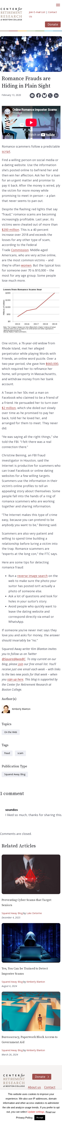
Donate (53, 24)
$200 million (10, 230)
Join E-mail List (37, 12)
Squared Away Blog (14, 774)
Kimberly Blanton (21, 708)
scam (20, 753)
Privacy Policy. (24, 1117)
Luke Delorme (34, 913)
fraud (7, 753)
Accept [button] (39, 1117)
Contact (49, 1087)
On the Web (10, 732)
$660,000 (52, 364)
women (26, 265)
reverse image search (32, 576)
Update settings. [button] (36, 1111)
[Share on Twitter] (50, 97)
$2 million (9, 408)
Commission (20, 250)
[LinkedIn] (56, 97)
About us (34, 1087)
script (6, 151)
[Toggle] (58, 5)
